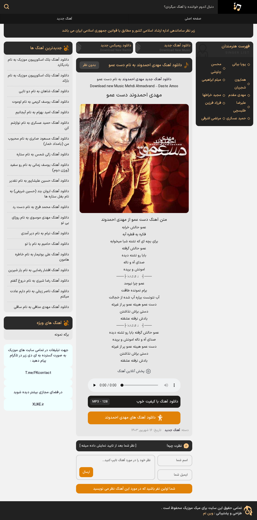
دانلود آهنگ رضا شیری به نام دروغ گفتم (40, 280)
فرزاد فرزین (213, 103)
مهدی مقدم (237, 95)
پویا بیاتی (239, 64)
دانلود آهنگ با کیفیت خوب (135, 401)
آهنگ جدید (64, 18)
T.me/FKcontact (38, 373)
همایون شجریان (240, 83)
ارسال (86, 472)
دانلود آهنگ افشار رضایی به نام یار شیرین (38, 270)
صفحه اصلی (193, 18)
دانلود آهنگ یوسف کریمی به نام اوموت (40, 102)
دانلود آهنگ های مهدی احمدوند (130, 418)
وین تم (208, 513)
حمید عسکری (236, 118)
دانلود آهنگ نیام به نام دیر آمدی (45, 233)
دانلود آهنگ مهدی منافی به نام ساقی (41, 307)
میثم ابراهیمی (211, 79)
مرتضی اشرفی (211, 118)
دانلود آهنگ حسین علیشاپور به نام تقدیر (39, 180)
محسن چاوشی (216, 68)
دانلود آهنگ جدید (158, 79)
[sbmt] (6, 7)
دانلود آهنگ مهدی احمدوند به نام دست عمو (145, 65)
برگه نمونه (61, 334)
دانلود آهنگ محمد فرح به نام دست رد (41, 207)
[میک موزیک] (237, 7)
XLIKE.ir (38, 404)
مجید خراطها (212, 95)
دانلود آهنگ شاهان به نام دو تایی (44, 91)
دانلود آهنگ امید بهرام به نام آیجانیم (42, 112)
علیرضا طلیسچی (239, 106)
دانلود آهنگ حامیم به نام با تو (47, 244)
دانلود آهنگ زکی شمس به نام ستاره (43, 154)
